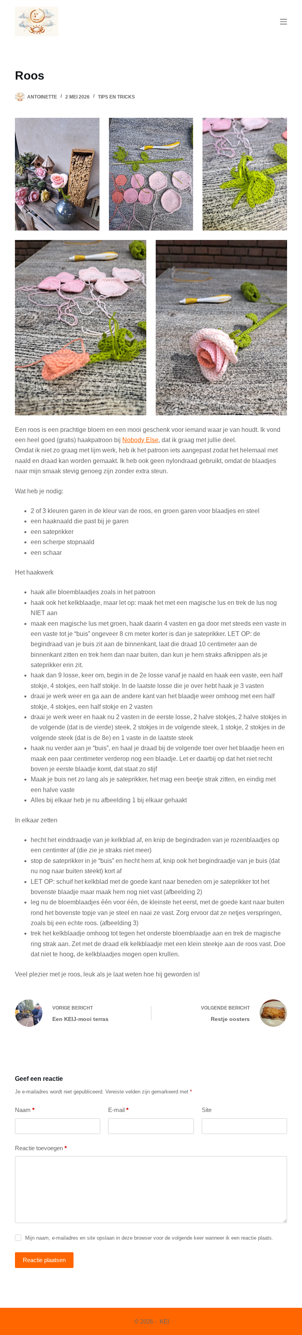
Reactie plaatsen (44, 1260)
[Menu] (283, 21)
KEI (163, 1321)
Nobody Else (140, 440)
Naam (25, 1109)
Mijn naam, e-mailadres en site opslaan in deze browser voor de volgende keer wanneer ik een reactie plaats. (149, 1238)
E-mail (118, 1109)
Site (207, 1109)
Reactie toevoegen (41, 1148)
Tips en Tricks (116, 97)
